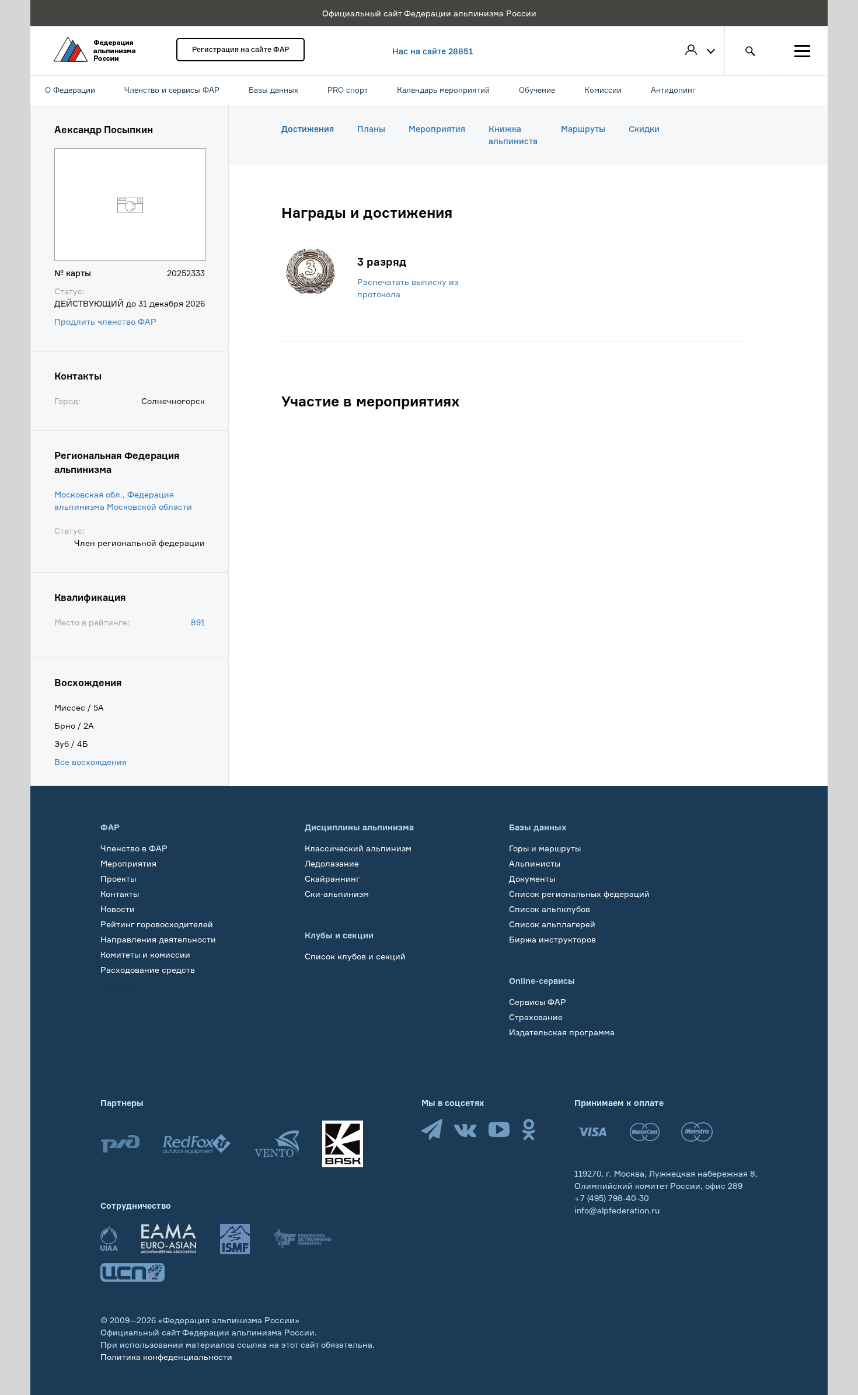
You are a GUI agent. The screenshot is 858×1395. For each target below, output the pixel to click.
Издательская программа (562, 1032)
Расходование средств (147, 970)
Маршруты (583, 129)
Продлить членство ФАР (105, 321)
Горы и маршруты (545, 848)
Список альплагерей (552, 924)
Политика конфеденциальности (166, 1357)
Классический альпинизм (358, 848)
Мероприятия (437, 129)
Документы (532, 878)
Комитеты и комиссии (145, 954)
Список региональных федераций (579, 894)
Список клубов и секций (355, 956)
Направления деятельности (158, 939)
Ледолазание (332, 863)
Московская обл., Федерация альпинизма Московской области (123, 500)
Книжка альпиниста (513, 135)
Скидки (644, 129)
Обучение (120, 985)
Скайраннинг (332, 878)
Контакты (119, 894)
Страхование (536, 1017)
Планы (371, 129)
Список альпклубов (549, 909)
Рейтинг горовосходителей (156, 924)
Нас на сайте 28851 (432, 51)
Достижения (307, 129)
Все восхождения (90, 762)
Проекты (118, 878)
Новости (117, 909)
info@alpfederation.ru (617, 1210)
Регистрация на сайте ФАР (240, 49)
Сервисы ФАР (537, 1002)
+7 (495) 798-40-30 (611, 1198)
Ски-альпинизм (337, 894)
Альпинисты (534, 863)
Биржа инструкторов (552, 939)
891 (198, 622)
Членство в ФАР (134, 848)
